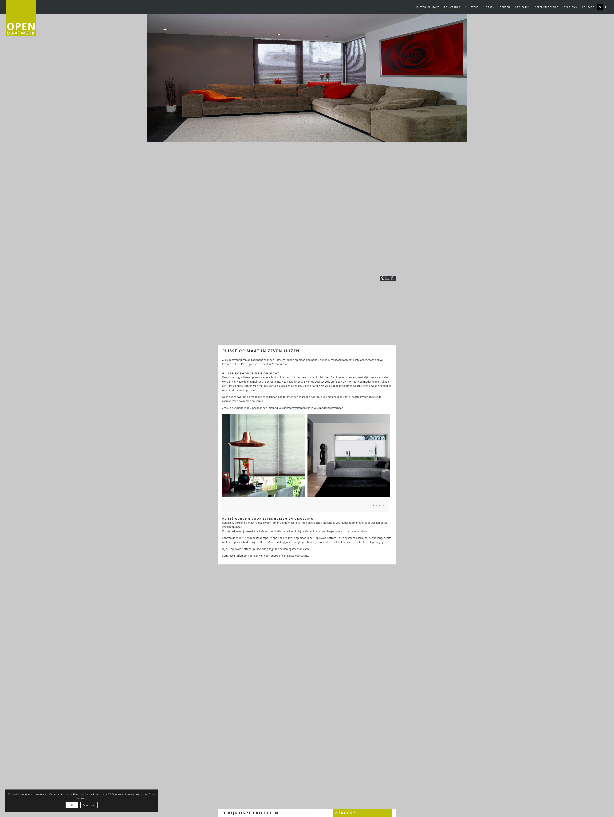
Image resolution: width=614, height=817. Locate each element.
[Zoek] (600, 7)
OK (72, 805)
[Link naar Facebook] (605, 6)
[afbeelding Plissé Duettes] (264, 456)
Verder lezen (89, 805)
